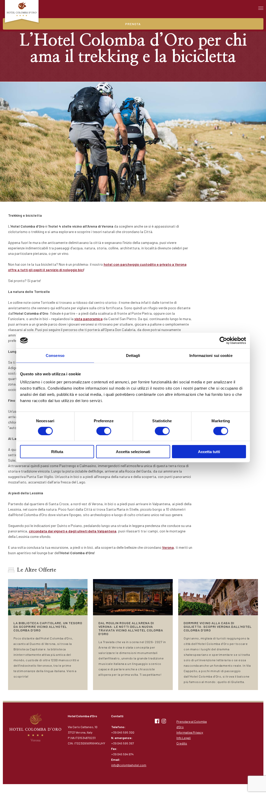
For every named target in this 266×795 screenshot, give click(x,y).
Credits (181, 743)
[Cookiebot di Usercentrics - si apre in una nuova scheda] (223, 340)
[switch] (103, 431)
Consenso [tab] (55, 355)
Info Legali (183, 738)
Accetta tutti (209, 451)
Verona (168, 547)
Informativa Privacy (189, 732)
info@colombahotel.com (128, 765)
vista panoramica (88, 318)
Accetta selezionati (133, 451)
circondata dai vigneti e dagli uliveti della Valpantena (72, 531)
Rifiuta (57, 451)
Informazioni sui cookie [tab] (210, 355)
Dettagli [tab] (133, 355)
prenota (133, 24)
